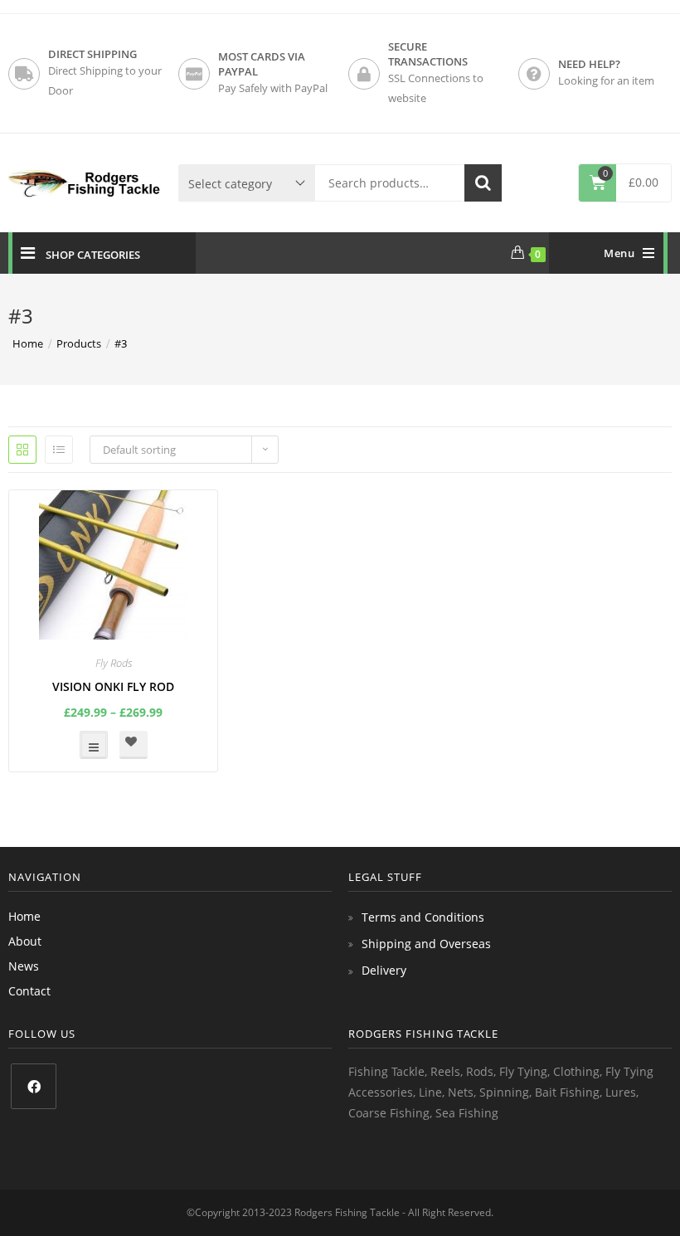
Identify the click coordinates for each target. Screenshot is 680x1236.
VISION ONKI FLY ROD (113, 686)
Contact (29, 991)
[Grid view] (22, 450)
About (24, 941)
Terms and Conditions (423, 917)
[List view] (59, 450)
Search (483, 183)
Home (24, 916)
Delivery (384, 970)
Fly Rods (113, 662)
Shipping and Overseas (426, 943)
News (23, 966)
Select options (94, 745)
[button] (133, 745)
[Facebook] (33, 1086)
